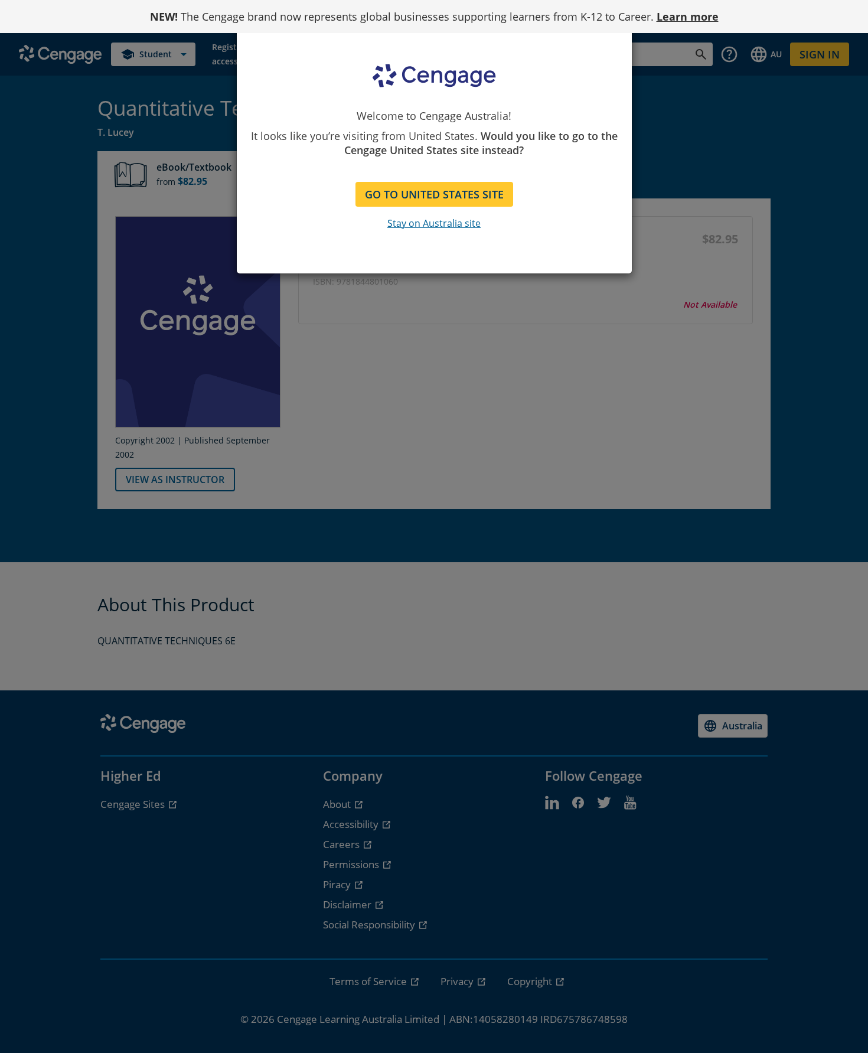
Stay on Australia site (434, 223)
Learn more (688, 16)
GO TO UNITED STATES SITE (434, 194)
